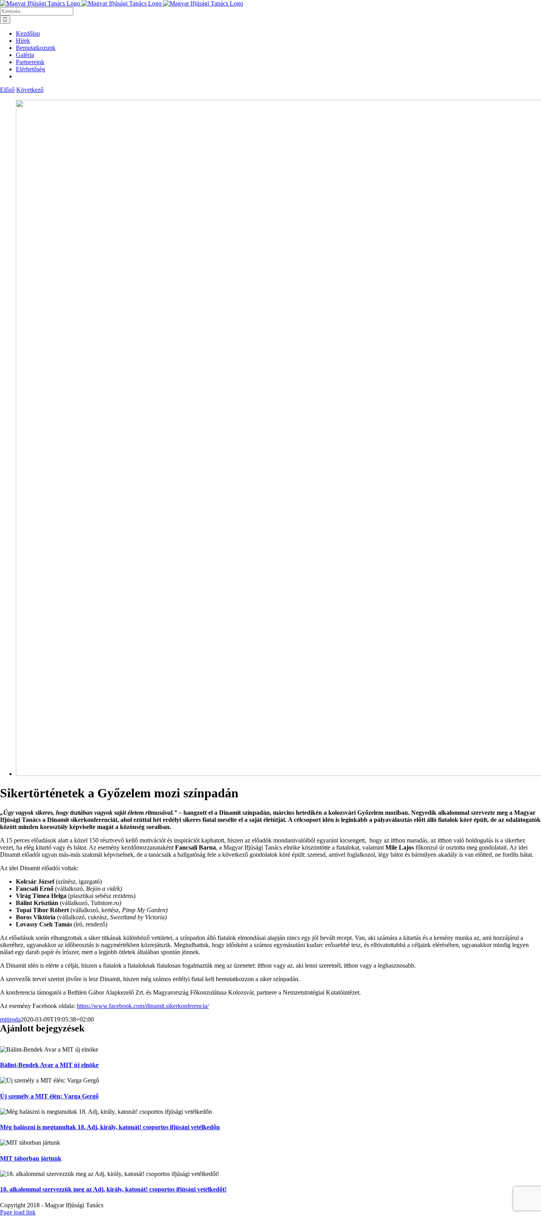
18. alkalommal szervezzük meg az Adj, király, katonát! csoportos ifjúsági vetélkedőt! (113, 1189)
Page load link (18, 1212)
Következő (30, 89)
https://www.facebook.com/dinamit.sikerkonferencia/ (143, 1006)
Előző (7, 89)
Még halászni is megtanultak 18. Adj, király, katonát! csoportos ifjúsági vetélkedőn (110, 1127)
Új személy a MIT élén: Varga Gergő (49, 1096)
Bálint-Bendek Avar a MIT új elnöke (49, 1065)
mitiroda (10, 1019)
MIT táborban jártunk (30, 1158)
